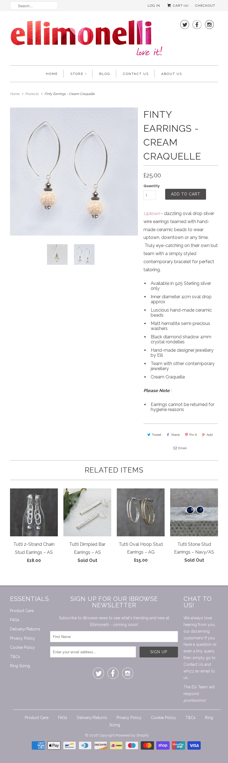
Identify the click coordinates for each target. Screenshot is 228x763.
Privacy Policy (22, 638)
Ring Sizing (20, 666)
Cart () (180, 6)
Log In (154, 6)
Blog (104, 74)
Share (175, 435)
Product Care (22, 610)
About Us (171, 74)
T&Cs (15, 656)
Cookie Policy (22, 647)
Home (52, 74)
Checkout (205, 6)
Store (76, 74)
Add (210, 435)
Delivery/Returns (25, 629)
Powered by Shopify (132, 735)
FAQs (14, 620)
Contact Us (136, 74)
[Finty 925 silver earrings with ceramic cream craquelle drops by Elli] (74, 171)
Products (32, 94)
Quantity (151, 186)
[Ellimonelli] (86, 39)
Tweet (156, 435)
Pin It (193, 435)
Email (182, 448)
